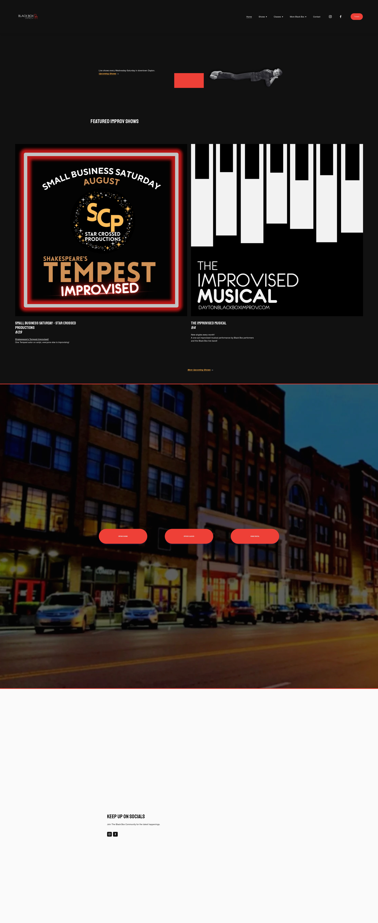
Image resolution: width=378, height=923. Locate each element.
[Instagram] (330, 16)
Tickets (356, 17)
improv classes (189, 536)
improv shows (123, 536)
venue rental (255, 536)
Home (249, 16)
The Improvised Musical (209, 325)
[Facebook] (340, 16)
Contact (316, 16)
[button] (208, 813)
